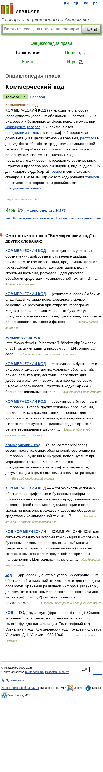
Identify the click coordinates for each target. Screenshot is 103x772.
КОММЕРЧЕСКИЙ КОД (25, 251)
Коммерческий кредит (75, 218)
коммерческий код (22, 337)
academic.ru (20, 8)
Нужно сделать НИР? (46, 210)
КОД (9, 612)
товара (56, 171)
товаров (33, 127)
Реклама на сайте (57, 671)
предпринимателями (23, 132)
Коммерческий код (22, 445)
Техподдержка (34, 671)
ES (85, 4)
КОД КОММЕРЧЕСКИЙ (25, 531)
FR (95, 4)
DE (76, 4)
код (8, 575)
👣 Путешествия (12, 680)
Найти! (91, 29)
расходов (88, 138)
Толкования (27, 52)
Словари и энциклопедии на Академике (45, 19)
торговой (53, 149)
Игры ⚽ (75, 62)
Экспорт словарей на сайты (20, 687)
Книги (27, 62)
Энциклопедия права (51, 43)
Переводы (75, 52)
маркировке (15, 127)
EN (66, 4)
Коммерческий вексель (33, 218)
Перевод (37, 97)
